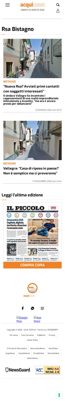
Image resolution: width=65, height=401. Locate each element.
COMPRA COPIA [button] (32, 265)
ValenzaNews (32, 358)
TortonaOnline (53, 353)
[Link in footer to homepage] (33, 288)
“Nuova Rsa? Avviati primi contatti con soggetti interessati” (31, 88)
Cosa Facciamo (27, 335)
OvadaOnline (38, 353)
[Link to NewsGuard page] (18, 370)
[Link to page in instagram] (42, 308)
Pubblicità (41, 335)
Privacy (52, 335)
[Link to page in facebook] (22, 308)
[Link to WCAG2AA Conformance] (46, 370)
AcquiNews (10, 353)
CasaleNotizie (24, 353)
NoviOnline (53, 348)
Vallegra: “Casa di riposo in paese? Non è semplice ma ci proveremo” (31, 170)
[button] (58, 5)
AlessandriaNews (37, 348)
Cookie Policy (32, 340)
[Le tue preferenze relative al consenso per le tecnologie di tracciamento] (59, 395)
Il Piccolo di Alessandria (17, 348)
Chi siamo (14, 335)
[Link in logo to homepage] (33, 5)
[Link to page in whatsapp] (32, 308)
